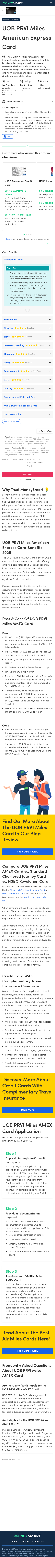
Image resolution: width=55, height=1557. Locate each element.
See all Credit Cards (11, 421)
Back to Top (46, 431)
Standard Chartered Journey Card (27, 889)
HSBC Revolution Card (13, 893)
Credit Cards (17, 459)
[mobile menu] (50, 3)
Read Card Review (27, 851)
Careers (25, 1541)
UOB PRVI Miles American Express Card (35, 462)
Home (5, 459)
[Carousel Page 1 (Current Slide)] (24, 234)
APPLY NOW (27, 474)
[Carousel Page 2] (26, 234)
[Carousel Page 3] (28, 234)
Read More (27, 1109)
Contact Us (38, 1541)
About (14, 1541)
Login (9, 238)
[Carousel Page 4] (30, 234)
